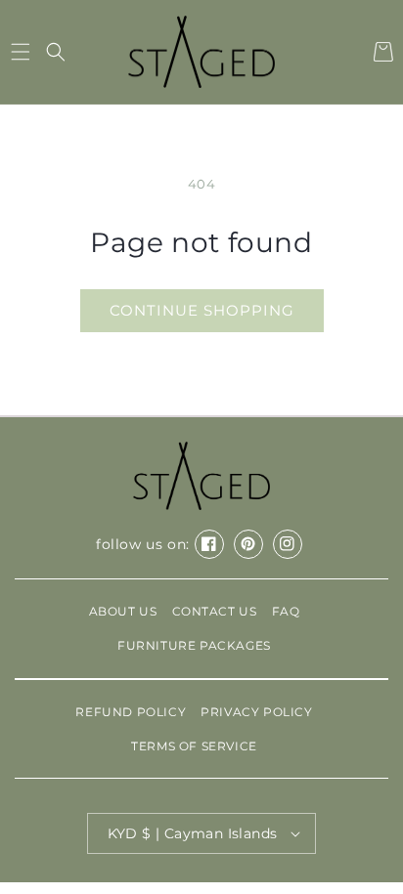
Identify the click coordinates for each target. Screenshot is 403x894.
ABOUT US (123, 611)
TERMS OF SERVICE (194, 746)
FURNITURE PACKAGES (194, 645)
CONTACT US (214, 611)
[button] (20, 51)
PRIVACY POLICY (256, 711)
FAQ (286, 611)
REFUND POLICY (130, 711)
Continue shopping (202, 310)
